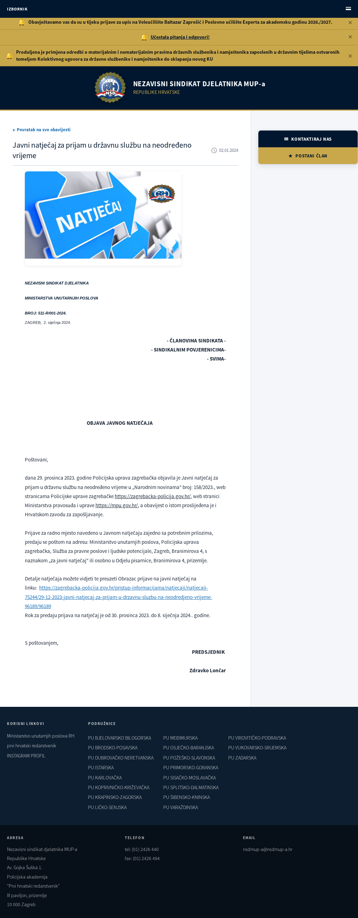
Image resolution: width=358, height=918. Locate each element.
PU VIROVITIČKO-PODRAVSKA (257, 738)
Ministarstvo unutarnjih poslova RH (40, 736)
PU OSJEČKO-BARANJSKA (188, 748)
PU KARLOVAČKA (105, 778)
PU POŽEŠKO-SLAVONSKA (189, 758)
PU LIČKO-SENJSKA (107, 807)
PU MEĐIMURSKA (180, 738)
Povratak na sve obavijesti (44, 130)
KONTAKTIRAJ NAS (311, 139)
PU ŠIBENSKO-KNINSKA (186, 797)
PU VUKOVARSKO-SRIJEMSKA (257, 748)
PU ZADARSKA (242, 758)
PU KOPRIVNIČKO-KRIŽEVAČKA (118, 787)
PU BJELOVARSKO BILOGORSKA (119, 738)
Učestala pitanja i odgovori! (180, 37)
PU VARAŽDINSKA (180, 807)
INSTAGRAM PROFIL (26, 756)
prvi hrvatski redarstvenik (31, 745)
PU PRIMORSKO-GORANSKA (190, 767)
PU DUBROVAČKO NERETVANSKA (120, 758)
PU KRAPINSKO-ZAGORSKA (115, 797)
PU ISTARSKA (101, 767)
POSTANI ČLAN (311, 156)
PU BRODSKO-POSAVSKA (112, 748)
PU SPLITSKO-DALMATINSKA (191, 787)
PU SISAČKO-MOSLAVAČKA (189, 778)
